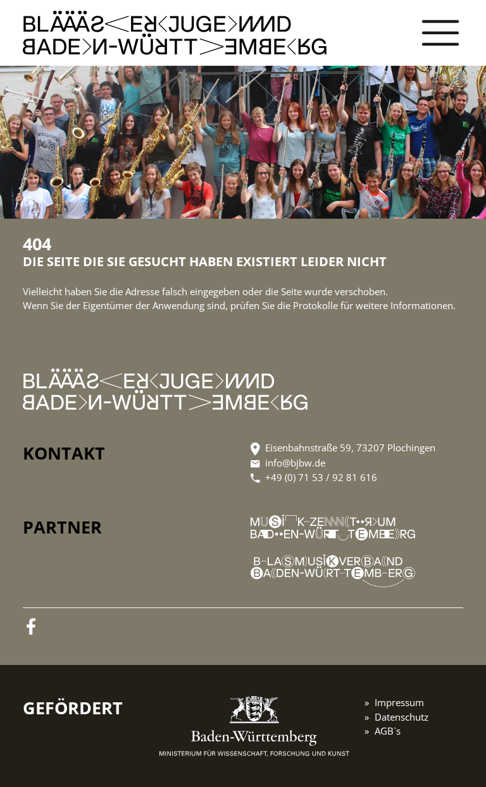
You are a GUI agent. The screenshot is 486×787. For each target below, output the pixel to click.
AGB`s (388, 730)
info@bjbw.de (295, 462)
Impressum (399, 702)
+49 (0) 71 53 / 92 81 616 (321, 477)
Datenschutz (401, 717)
